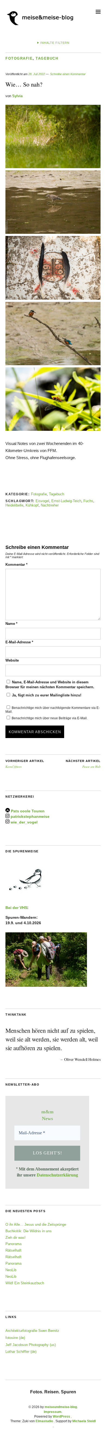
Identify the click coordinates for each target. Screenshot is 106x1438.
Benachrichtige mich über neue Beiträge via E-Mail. (50, 718)
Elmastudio (44, 1421)
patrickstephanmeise (30, 817)
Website (12, 660)
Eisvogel (42, 501)
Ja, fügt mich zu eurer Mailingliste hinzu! (46, 695)
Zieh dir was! (15, 1238)
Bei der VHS (16, 907)
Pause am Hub (83, 764)
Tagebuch (47, 58)
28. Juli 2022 (36, 74)
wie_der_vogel (24, 822)
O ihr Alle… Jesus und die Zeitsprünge (35, 1224)
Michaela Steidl (84, 1421)
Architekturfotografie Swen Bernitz (32, 1331)
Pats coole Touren (28, 811)
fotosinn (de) (15, 1338)
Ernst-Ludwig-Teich (66, 501)
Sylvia (17, 96)
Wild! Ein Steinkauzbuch (24, 1283)
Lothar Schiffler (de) (20, 1352)
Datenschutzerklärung (57, 1175)
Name (11, 624)
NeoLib (10, 1270)
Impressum (52, 1412)
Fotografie (19, 58)
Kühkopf (32, 505)
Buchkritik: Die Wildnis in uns (28, 1231)
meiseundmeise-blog (61, 1407)
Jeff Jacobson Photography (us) (30, 1345)
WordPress (61, 1416)
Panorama (13, 1244)
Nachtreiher (50, 505)
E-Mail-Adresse (19, 642)
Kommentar (16, 565)
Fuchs (88, 501)
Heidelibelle (14, 505)
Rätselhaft (13, 1250)
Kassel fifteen (24, 764)
